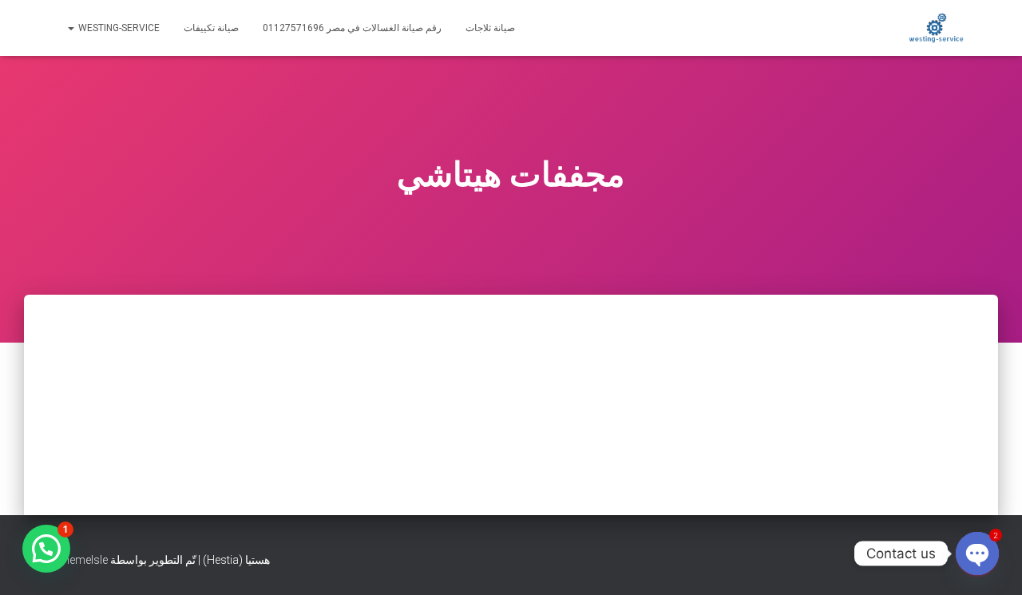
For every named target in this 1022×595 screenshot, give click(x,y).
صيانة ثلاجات (490, 28)
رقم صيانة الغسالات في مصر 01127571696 (352, 28)
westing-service (118, 28)
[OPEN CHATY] (977, 553)
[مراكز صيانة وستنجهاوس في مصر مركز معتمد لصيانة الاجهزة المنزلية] (936, 28)
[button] (46, 549)
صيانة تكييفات (211, 28)
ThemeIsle (82, 559)
